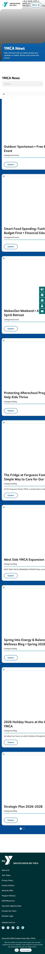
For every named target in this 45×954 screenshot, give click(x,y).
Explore (11, 164)
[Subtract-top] (5, 3)
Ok (17, 950)
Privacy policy (25, 950)
